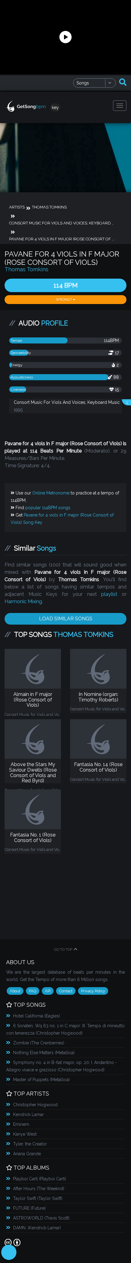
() (36, 1015)
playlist (109, 594)
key (55, 107)
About (15, 991)
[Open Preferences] (8, 1252)
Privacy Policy (93, 991)
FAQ (32, 991)
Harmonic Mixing (23, 601)
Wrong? (64, 299)
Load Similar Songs (65, 619)
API (48, 991)
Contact (66, 991)
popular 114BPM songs (47, 507)
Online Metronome (50, 493)
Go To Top (63, 949)
